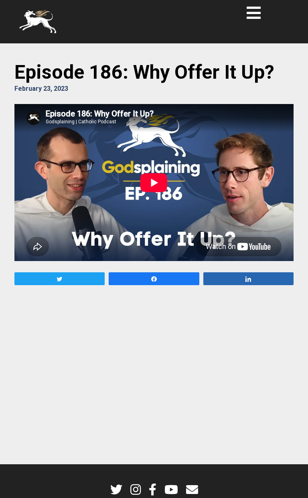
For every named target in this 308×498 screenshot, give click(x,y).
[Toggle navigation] (253, 12)
